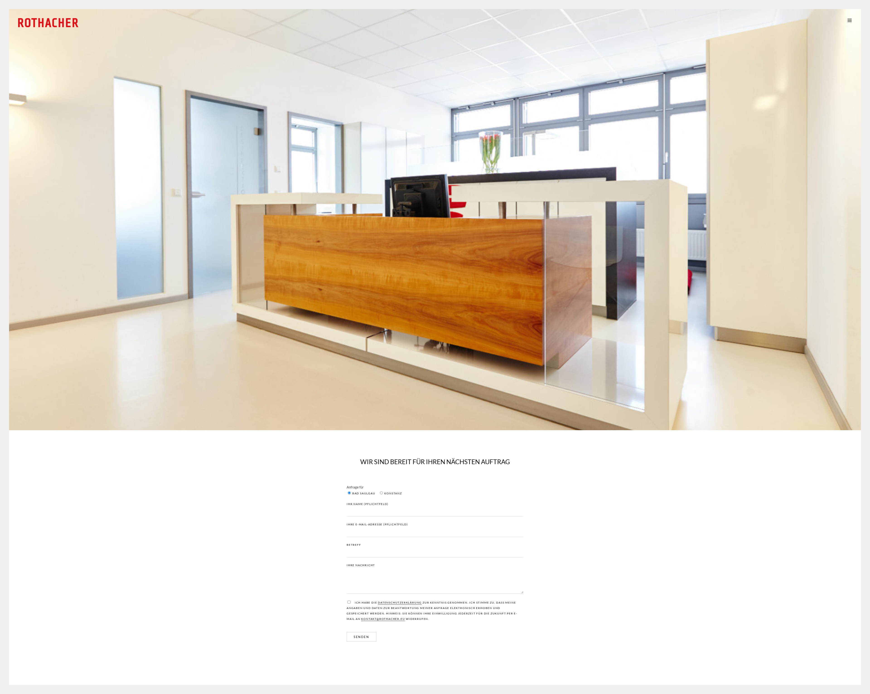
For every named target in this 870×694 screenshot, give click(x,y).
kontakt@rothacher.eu (383, 619)
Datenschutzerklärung (400, 602)
